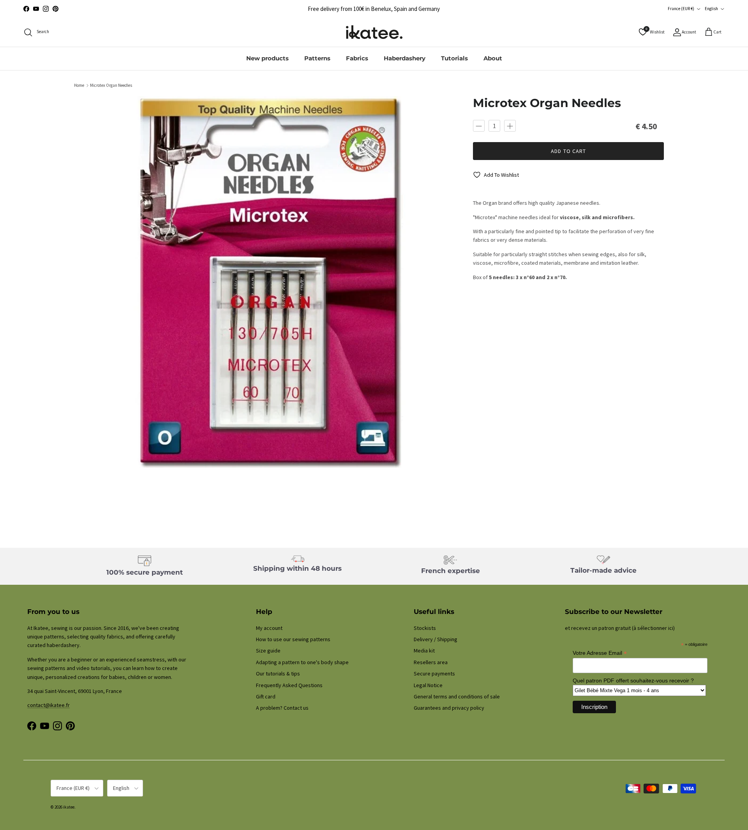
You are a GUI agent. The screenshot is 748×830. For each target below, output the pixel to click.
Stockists (425, 627)
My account (269, 627)
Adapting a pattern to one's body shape (302, 662)
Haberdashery (404, 58)
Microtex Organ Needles (111, 85)
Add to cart (568, 151)
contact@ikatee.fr (48, 705)
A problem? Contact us (282, 707)
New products (267, 58)
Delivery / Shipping (435, 639)
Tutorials (454, 58)
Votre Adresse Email (600, 653)
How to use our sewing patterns (293, 639)
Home (79, 85)
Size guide (268, 650)
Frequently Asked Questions (289, 685)
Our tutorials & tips (278, 673)
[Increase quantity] (510, 126)
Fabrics (357, 58)
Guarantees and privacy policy (449, 707)
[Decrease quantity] (479, 126)
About (492, 58)
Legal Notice (428, 685)
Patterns (317, 58)
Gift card (265, 696)
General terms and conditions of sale (457, 696)
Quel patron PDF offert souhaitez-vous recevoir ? (633, 680)
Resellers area (431, 662)
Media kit (424, 650)
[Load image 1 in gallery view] (270, 282)
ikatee (68, 807)
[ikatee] (374, 32)
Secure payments (434, 673)
